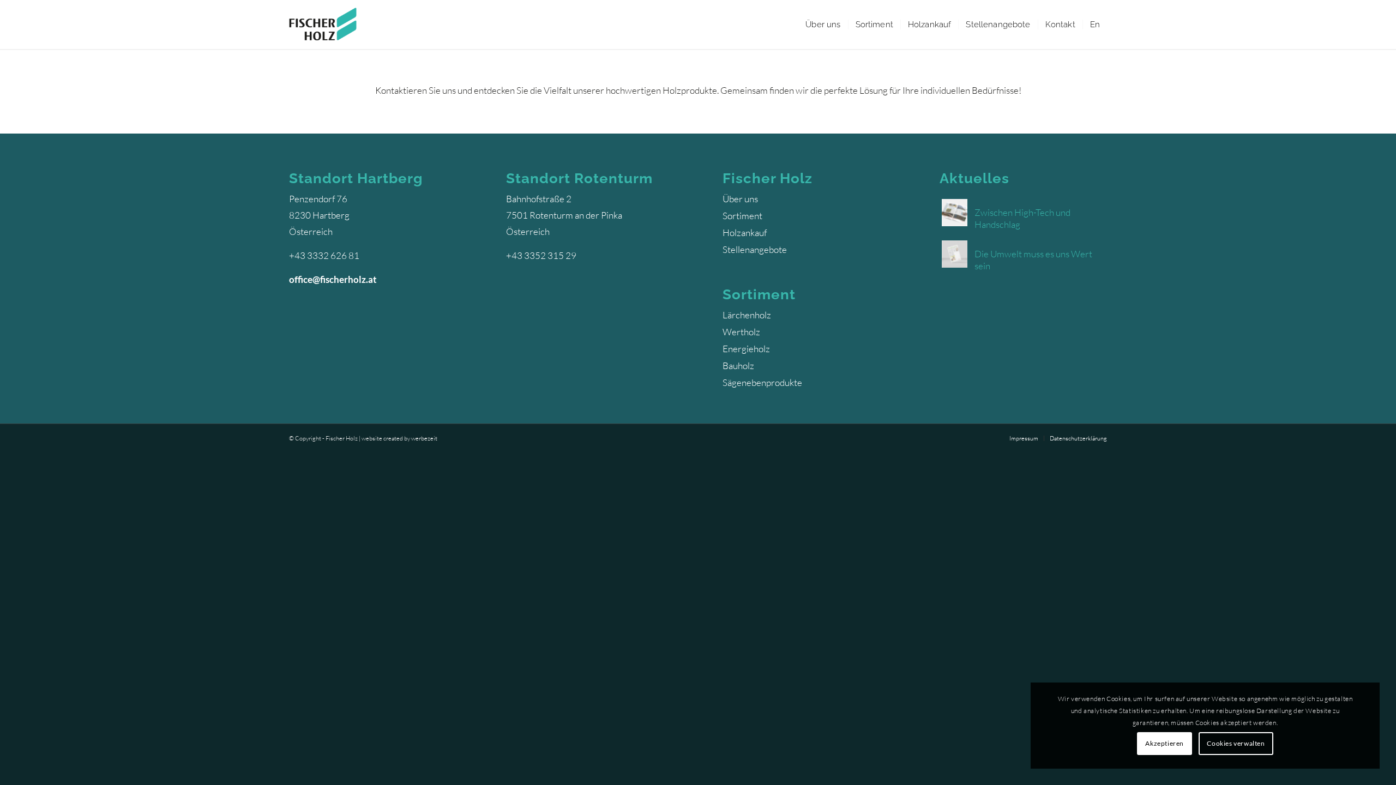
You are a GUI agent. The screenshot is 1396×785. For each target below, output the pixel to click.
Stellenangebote (755, 249)
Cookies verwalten (1236, 743)
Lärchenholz (747, 315)
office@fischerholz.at (333, 279)
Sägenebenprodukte (762, 382)
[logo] (323, 24)
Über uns (740, 198)
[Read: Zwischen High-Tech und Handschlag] (955, 212)
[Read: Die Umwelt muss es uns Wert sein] (955, 253)
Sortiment (742, 215)
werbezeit (424, 438)
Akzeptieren (1164, 743)
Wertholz (741, 331)
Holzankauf (745, 232)
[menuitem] (822, 24)
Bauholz (738, 365)
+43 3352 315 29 (541, 255)
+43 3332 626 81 (324, 255)
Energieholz (746, 348)
